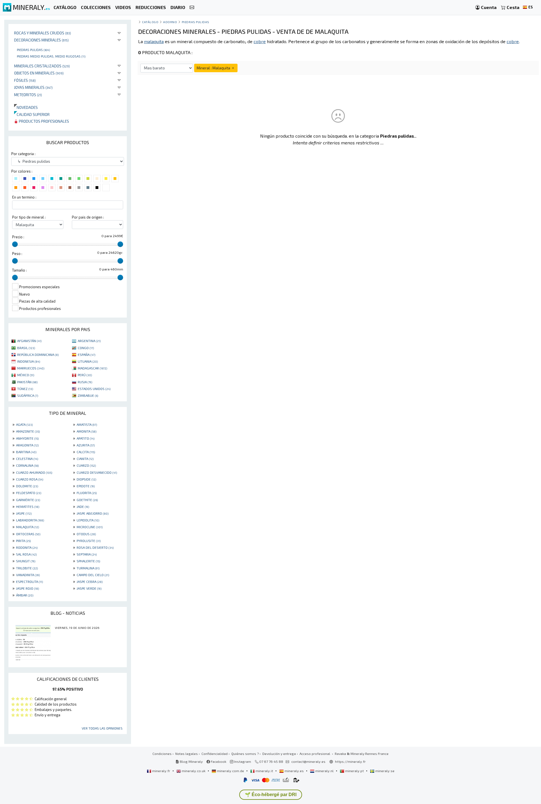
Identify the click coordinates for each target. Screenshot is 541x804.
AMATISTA (87, 424)
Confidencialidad (214, 753)
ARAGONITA (27, 445)
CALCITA (86, 452)
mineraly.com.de (230, 771)
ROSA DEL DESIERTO (95, 547)
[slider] (15, 244)
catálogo (150, 22)
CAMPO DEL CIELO (93, 575)
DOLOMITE (27, 486)
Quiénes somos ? (245, 753)
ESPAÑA (86, 354)
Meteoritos (28, 94)
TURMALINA (88, 568)
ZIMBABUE (88, 395)
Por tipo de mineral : (29, 217)
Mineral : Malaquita (214, 67)
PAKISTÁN (27, 382)
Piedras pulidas (33, 50)
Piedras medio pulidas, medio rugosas (51, 56)
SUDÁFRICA (27, 395)
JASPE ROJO (27, 588)
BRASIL (26, 348)
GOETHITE (87, 500)
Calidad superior (32, 114)
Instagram (242, 761)
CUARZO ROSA (29, 479)
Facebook (218, 761)
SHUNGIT (25, 561)
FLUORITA (87, 493)
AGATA (24, 424)
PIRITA (23, 541)
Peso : (17, 253)
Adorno (170, 22)
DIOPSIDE (86, 479)
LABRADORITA (30, 520)
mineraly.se (384, 771)
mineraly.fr (161, 771)
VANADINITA (28, 575)
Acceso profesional (315, 753)
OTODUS (86, 534)
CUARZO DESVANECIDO (97, 472)
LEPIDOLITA (88, 520)
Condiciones (162, 753)
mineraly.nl (324, 771)
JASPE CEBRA (90, 581)
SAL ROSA (26, 554)
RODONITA (26, 547)
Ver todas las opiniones (102, 728)
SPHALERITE (88, 561)
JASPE (24, 513)
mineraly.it (264, 771)
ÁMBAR (24, 595)
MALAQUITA (27, 527)
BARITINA (26, 452)
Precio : (18, 237)
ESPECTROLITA (29, 581)
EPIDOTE (86, 486)
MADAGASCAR (92, 368)
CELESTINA (27, 459)
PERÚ (85, 375)
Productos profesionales (43, 121)
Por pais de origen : (88, 217)
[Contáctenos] (191, 7)
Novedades (26, 107)
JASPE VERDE (89, 588)
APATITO (85, 438)
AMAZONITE (28, 431)
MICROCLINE (90, 527)
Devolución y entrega (279, 753)
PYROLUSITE (89, 541)
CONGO (86, 348)
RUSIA (85, 382)
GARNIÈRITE (28, 500)
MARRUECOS (30, 368)
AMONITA (86, 431)
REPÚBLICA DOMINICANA (38, 354)
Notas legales (186, 753)
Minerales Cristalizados (42, 65)
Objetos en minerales (39, 73)
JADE (83, 506)
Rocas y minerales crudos (42, 32)
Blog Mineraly (191, 761)
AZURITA (86, 445)
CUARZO (86, 465)
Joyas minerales (33, 87)
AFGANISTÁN (29, 341)
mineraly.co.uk (193, 771)
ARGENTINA (89, 341)
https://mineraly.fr (350, 761)
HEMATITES (27, 506)
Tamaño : (19, 270)
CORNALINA (27, 465)
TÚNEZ (25, 389)
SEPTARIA (87, 554)
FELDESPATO (28, 493)
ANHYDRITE (27, 438)
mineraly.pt (354, 771)
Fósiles (25, 80)
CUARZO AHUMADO (34, 472)
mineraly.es (294, 771)
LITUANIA (88, 361)
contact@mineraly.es (308, 761)
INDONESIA (28, 361)
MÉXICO (25, 375)
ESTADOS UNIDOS (94, 389)
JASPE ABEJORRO (92, 513)
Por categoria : (23, 153)
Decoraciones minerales (41, 40)
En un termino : (24, 197)
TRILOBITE (27, 568)
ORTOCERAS (28, 534)
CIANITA (85, 459)
